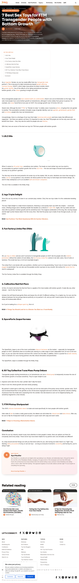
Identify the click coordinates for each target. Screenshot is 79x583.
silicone (11, 408)
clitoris (18, 90)
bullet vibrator (72, 353)
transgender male (42, 82)
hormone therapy (7, 86)
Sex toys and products (20, 8)
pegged (4, 267)
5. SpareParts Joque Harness (12, 67)
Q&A (64, 2)
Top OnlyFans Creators (27, 559)
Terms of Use (5, 554)
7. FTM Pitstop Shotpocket (11, 73)
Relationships (43, 559)
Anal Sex (42, 542)
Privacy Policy (5, 552)
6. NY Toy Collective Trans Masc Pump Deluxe (17, 70)
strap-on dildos (11, 256)
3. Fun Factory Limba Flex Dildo (13, 61)
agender (55, 110)
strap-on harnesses (41, 349)
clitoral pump (50, 374)
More (73, 485)
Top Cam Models (25, 554)
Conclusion (7, 75)
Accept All (30, 576)
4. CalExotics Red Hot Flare (12, 64)
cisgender (8, 82)
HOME (3, 8)
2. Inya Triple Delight (10, 58)
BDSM (42, 544)
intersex (44, 121)
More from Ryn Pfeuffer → (18, 471)
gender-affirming (41, 84)
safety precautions (13, 444)
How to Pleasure (44, 564)
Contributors (5, 547)
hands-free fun (70, 267)
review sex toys (10, 34)
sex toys (38, 38)
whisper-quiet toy (22, 304)
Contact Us (62, 544)
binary (59, 108)
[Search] (75, 2)
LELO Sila (39, 168)
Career (61, 542)
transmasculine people (44, 117)
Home (17, 2)
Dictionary (49, 2)
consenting (58, 444)
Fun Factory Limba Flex (40, 258)
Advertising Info (6, 544)
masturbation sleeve (20, 408)
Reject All (20, 576)
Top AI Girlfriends (25, 557)
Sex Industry (43, 552)
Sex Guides (58, 2)
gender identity (8, 88)
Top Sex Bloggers (25, 547)
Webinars (23, 552)
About (3, 542)
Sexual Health (43, 557)
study (12, 103)
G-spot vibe (51, 207)
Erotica (42, 547)
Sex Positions (32, 2)
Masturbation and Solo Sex (47, 554)
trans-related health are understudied (32, 99)
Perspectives (43, 562)
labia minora (66, 413)
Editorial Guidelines (6, 549)
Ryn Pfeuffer (9, 29)
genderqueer (63, 110)
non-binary (8, 112)
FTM (23, 108)
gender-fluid (71, 110)
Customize (10, 576)
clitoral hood (55, 413)
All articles (9, 8)
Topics (41, 2)
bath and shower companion (38, 179)
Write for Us (5, 557)
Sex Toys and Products (46, 549)
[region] (20, 571)
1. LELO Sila (7, 55)
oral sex (8, 177)
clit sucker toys (18, 166)
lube (11, 413)
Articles (23, 2)
